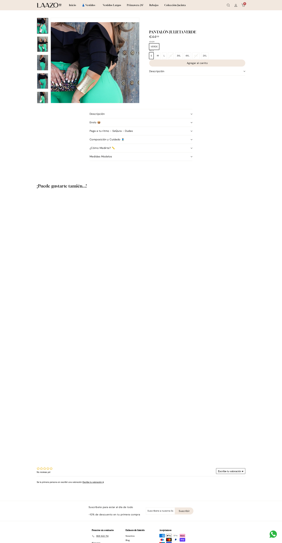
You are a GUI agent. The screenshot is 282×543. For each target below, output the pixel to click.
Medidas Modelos (101, 156)
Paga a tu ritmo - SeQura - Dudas (111, 131)
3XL (179, 55)
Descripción (156, 71)
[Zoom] (95, 84)
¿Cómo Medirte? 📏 (102, 148)
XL (171, 56)
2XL (205, 55)
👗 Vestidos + (89, 5)
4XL (187, 55)
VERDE (154, 46)
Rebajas (153, 5)
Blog (128, 540)
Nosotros (130, 536)
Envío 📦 (95, 122)
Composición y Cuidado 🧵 (107, 139)
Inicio (72, 5)
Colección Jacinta (175, 5)
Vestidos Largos (112, 5)
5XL (196, 56)
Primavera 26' (135, 5)
